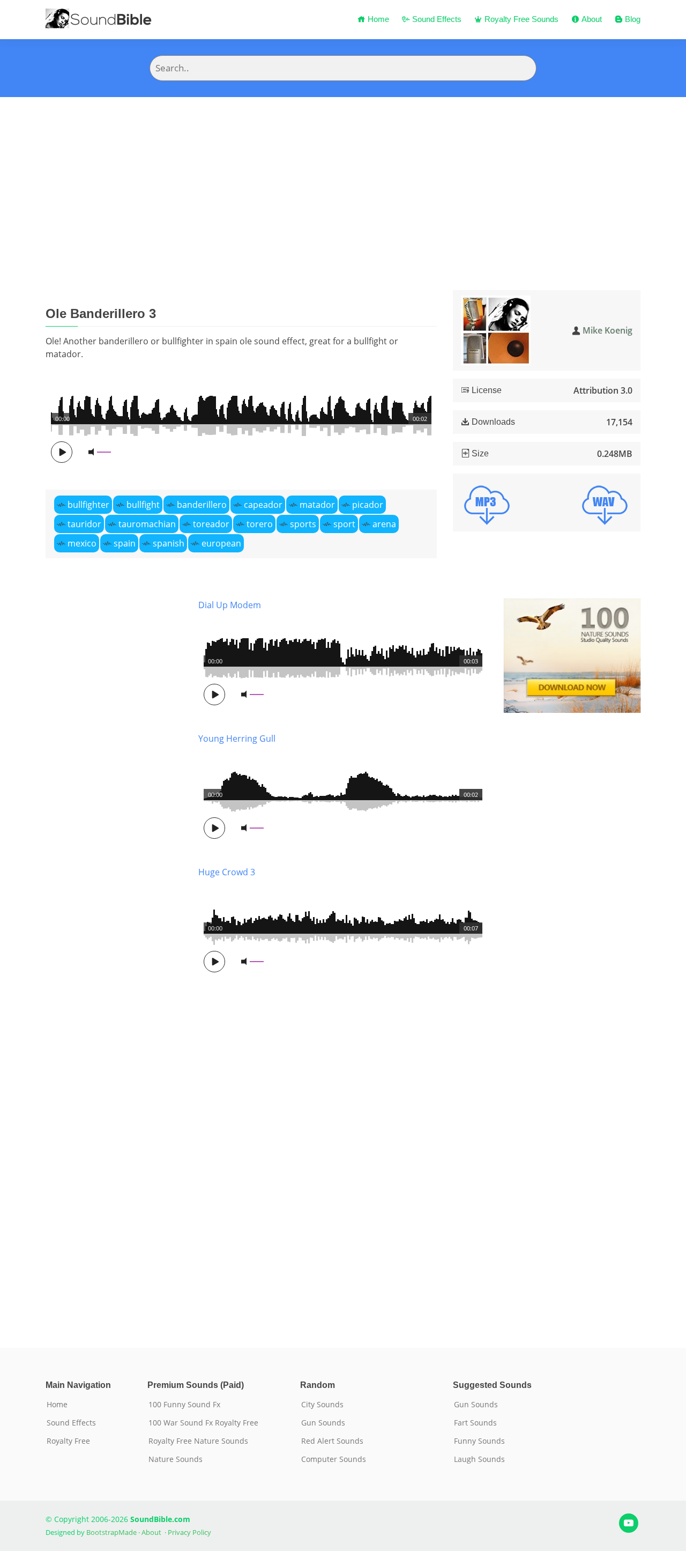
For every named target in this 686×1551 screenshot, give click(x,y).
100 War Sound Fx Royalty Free (203, 1423)
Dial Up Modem (229, 605)
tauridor (84, 524)
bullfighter (88, 505)
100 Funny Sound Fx (184, 1404)
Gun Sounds (323, 1423)
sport (344, 524)
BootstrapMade (111, 1532)
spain (125, 543)
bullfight (143, 505)
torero (260, 524)
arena (384, 524)
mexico (82, 543)
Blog (631, 19)
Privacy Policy (189, 1532)
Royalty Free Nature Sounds (198, 1441)
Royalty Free (68, 1441)
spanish (168, 543)
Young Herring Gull (236, 738)
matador (317, 505)
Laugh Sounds (479, 1459)
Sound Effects (435, 19)
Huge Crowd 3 (226, 872)
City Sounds (322, 1404)
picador (367, 505)
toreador (211, 524)
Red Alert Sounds (332, 1441)
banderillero (202, 505)
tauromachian (147, 524)
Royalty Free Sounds (520, 19)
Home (377, 19)
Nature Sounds (175, 1459)
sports (303, 524)
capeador (263, 505)
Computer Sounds (333, 1459)
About (590, 19)
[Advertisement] (343, 177)
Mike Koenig (607, 330)
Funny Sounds (479, 1441)
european (221, 543)
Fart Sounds (475, 1423)
